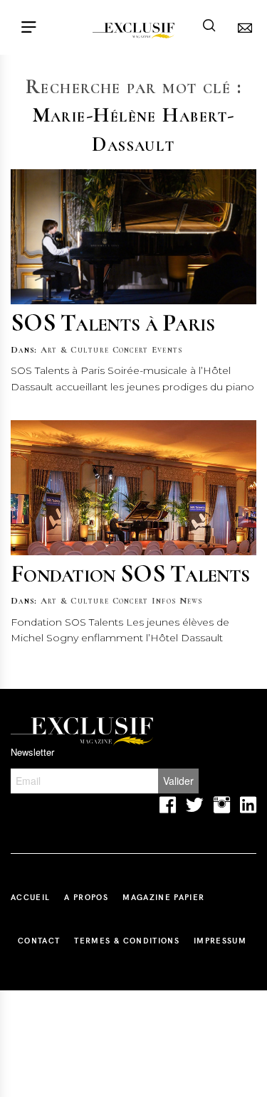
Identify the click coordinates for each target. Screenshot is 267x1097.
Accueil (30, 897)
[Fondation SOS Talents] (133, 487)
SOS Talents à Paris (113, 322)
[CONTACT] (241, 27)
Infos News (177, 600)
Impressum (220, 940)
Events (167, 349)
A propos (86, 897)
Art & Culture (75, 349)
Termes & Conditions (126, 940)
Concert (130, 349)
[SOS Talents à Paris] (133, 236)
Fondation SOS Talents (130, 573)
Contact (39, 940)
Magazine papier (163, 897)
